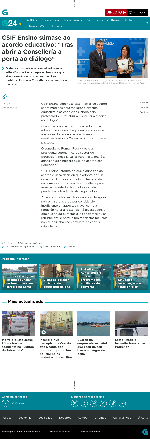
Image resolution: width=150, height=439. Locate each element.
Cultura (82, 417)
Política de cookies (60, 431)
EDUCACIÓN (32, 246)
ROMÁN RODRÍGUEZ (52, 246)
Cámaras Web (122, 417)
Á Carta (143, 417)
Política (6, 417)
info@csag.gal (18, 403)
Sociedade (9, 243)
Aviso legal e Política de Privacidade (21, 431)
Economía (25, 417)
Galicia (38, 243)
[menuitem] (31, 20)
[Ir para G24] (12, 23)
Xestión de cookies (90, 431)
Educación (25, 243)
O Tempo (100, 417)
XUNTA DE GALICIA (13, 246)
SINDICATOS (72, 246)
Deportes (65, 417)
